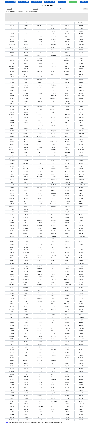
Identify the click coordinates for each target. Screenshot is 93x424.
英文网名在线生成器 (23, 1)
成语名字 (84, 1)
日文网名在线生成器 (49, 1)
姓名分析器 (61, 1)
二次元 (72, 1)
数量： (58, 8)
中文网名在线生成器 (10, 1)
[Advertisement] (46, 17)
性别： (6, 8)
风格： (32, 8)
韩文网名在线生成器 (36, 1)
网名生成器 (7, 422)
